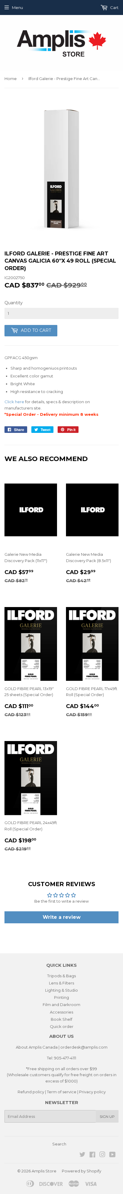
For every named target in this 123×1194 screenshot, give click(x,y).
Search (59, 1144)
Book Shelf (61, 1019)
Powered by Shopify (81, 1171)
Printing (61, 997)
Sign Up (107, 1116)
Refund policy (31, 1091)
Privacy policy (92, 1091)
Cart (114, 7)
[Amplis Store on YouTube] (112, 1155)
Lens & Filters (61, 983)
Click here (14, 401)
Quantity (13, 302)
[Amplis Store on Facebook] (92, 1155)
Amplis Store (44, 1171)
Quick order (61, 1026)
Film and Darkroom (61, 1004)
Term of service (61, 1091)
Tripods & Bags (61, 975)
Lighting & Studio (61, 990)
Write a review (62, 917)
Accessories (61, 1012)
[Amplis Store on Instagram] (102, 1155)
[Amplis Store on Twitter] (82, 1155)
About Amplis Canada (37, 1047)
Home (10, 78)
